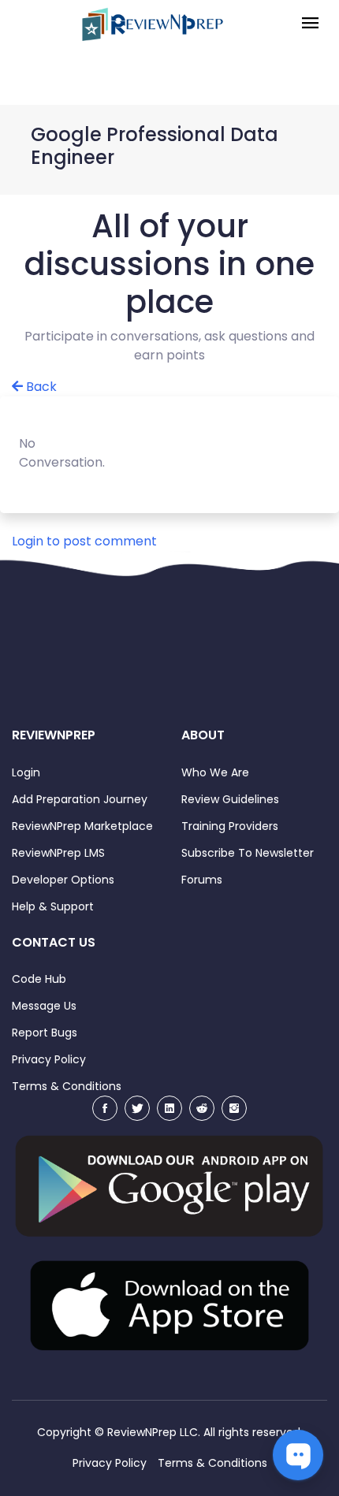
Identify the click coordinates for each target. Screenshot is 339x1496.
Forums (201, 880)
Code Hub (39, 979)
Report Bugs (44, 1032)
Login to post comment (84, 541)
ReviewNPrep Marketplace (82, 826)
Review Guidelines (230, 799)
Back (40, 387)
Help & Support (53, 906)
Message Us (44, 1006)
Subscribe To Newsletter (247, 853)
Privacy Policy (49, 1059)
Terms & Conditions (66, 1086)
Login (26, 772)
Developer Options (63, 880)
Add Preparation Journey (79, 799)
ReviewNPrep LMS (58, 853)
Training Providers (229, 826)
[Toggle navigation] (310, 24)
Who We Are (215, 772)
